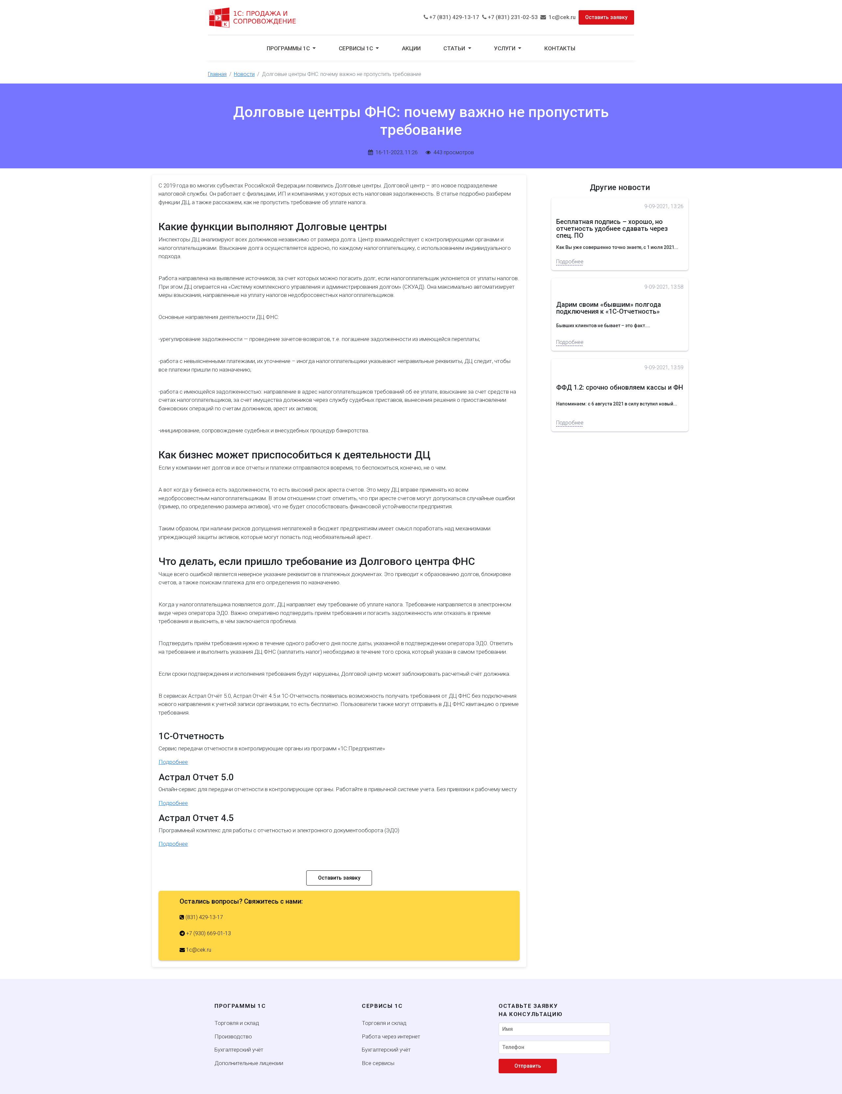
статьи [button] (454, 48)
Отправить (527, 1066)
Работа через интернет (391, 1036)
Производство (233, 1036)
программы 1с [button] (289, 48)
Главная (217, 74)
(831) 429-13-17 (203, 917)
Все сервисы (378, 1063)
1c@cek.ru (561, 17)
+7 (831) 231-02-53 (512, 17)
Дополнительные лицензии (248, 1063)
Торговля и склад (236, 1023)
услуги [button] (505, 48)
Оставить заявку (606, 17)
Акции (411, 48)
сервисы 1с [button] (356, 48)
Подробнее (173, 762)
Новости (244, 74)
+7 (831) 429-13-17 (453, 17)
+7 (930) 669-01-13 (208, 933)
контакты (559, 48)
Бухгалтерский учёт (238, 1049)
